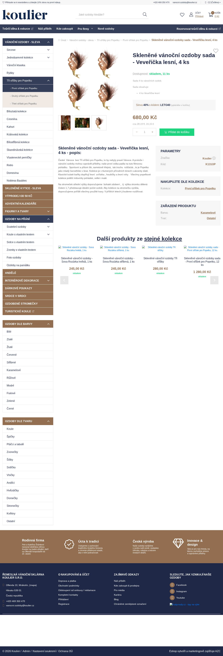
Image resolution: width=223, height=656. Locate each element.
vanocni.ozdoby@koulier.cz (185, 2)
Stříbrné (11, 362)
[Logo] (24, 14)
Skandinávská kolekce (20, 149)
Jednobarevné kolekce (20, 57)
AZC (218, 651)
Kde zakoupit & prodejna (126, 585)
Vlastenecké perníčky (19, 157)
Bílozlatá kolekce (16, 111)
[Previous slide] (64, 280)
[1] (145, 15)
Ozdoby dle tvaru (18, 421)
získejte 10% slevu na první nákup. (33, 2)
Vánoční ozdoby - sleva (22, 42)
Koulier (207, 158)
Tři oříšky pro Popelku (19, 80)
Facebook (181, 585)
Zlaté (10, 339)
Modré (10, 385)
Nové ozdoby (106, 28)
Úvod (63, 40)
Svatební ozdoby (16, 226)
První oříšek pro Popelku (24, 88)
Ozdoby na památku (18, 265)
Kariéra (117, 594)
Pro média (119, 590)
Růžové (11, 377)
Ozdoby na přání (17, 219)
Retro (10, 165)
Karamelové (14, 370)
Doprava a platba (67, 581)
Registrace (63, 604)
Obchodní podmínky (68, 585)
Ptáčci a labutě (15, 444)
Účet (198, 13)
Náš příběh (45, 28)
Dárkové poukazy (18, 288)
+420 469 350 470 (161, 2)
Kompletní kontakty (68, 594)
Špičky (11, 436)
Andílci (11, 482)
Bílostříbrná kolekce (18, 142)
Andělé (10, 273)
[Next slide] (214, 280)
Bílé (9, 331)
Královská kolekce (17, 134)
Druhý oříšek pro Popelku (25, 96)
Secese (11, 49)
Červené (12, 354)
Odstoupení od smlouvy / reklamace (77, 590)
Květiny (11, 513)
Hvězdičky (13, 490)
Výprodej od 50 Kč (18, 196)
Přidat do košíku (178, 132)
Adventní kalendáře (20, 203)
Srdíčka (11, 467)
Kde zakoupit (64, 28)
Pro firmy (83, 28)
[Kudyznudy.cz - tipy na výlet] (184, 604)
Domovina (13, 173)
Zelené (11, 401)
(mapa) (33, 585)
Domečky (12, 498)
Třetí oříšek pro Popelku (24, 103)
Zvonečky (12, 452)
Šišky (10, 459)
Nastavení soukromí (44, 651)
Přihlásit (199, 16)
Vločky (11, 475)
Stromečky (13, 505)
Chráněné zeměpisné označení (130, 604)
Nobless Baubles (17, 180)
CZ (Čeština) (213, 2)
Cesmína (12, 119)
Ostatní (11, 521)
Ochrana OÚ (65, 651)
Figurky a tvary (17, 211)
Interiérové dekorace (22, 280)
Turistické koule (18, 311)
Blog (116, 599)
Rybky (10, 73)
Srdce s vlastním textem (20, 242)
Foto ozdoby (14, 257)
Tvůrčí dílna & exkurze (16, 28)
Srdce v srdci (15, 296)
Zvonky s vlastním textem (21, 249)
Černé (10, 408)
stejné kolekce (163, 239)
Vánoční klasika (16, 65)
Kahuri (10, 126)
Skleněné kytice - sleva (23, 188)
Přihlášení (63, 599)
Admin (26, 651)
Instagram (181, 591)
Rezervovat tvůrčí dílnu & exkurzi (197, 28)
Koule (10, 429)
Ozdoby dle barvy (18, 324)
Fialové (11, 393)
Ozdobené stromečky (21, 303)
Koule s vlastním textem (20, 234)
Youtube (180, 597)
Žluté (10, 347)
